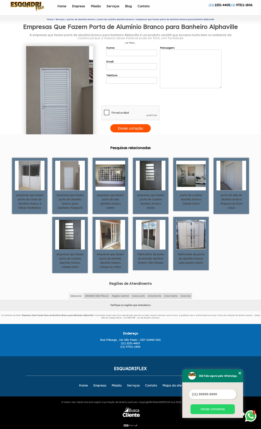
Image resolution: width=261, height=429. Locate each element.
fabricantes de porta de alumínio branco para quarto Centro (191, 258)
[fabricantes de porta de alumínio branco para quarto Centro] (191, 234)
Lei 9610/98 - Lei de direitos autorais (142, 317)
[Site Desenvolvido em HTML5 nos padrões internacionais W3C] (130, 425)
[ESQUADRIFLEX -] (32, 7)
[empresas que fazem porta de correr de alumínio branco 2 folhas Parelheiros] (29, 175)
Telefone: (112, 75)
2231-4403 (222, 5)
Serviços (113, 6)
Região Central (120, 295)
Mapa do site (172, 385)
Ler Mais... (130, 42)
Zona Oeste (170, 295)
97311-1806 (244, 5)
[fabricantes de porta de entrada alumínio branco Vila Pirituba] (150, 234)
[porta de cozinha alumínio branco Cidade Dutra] (191, 175)
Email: (110, 61)
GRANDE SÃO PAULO (97, 295)
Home (61, 6)
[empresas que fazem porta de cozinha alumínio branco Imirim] (150, 175)
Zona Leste (138, 295)
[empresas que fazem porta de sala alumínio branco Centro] (110, 175)
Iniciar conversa (213, 409)
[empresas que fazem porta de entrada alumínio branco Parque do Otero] (110, 234)
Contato (144, 6)
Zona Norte (154, 295)
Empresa (78, 6)
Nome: (111, 48)
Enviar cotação (130, 128)
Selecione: (76, 295)
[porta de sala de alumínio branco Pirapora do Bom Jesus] (231, 175)
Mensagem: (168, 48)
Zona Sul (185, 295)
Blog (128, 6)
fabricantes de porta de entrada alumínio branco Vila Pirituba (151, 258)
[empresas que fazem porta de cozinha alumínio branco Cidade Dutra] (70, 234)
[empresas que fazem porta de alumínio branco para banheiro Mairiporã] (70, 175)
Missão (96, 6)
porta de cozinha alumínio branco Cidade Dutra (191, 199)
